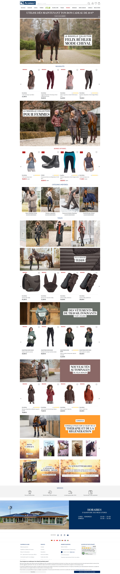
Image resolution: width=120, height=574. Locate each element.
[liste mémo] (96, 3)
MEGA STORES (97, 7)
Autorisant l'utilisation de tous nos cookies (87, 572)
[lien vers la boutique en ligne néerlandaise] (60, 540)
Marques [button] (74, 7)
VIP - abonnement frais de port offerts (28, 554)
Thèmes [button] (41, 7)
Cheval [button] (36, 7)
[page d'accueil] (28, 3)
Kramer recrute (68, 552)
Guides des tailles (44, 557)
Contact (42, 547)
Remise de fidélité (44, 554)
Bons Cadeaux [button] (82, 7)
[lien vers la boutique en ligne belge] (63, 540)
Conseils (42, 549)
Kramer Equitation (65, 544)
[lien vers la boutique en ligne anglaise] (65, 540)
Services (43, 544)
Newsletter (43, 552)
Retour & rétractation (25, 552)
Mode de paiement (24, 547)
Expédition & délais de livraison (27, 549)
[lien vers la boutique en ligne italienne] (68, 540)
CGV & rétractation (65, 554)
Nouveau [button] (23, 7)
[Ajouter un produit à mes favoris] (39, 70)
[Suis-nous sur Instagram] (58, 535)
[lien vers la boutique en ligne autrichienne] (55, 540)
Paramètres (33, 572)
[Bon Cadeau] (29, 449)
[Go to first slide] (99, 41)
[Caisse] (99, 3)
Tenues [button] (62, 7)
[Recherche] (89, 3)
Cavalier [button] (30, 7)
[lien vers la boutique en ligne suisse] (57, 540)
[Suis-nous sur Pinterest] (64, 535)
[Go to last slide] (21, 84)
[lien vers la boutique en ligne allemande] (52, 540)
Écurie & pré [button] (55, 7)
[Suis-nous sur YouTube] (67, 535)
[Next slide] (99, 84)
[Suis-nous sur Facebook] (61, 535)
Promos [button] (68, 7)
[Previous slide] (21, 41)
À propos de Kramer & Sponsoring (68, 549)
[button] (48, 7)
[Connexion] (93, 3)
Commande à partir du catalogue (27, 557)
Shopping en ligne (24, 544)
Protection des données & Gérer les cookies (70, 557)
